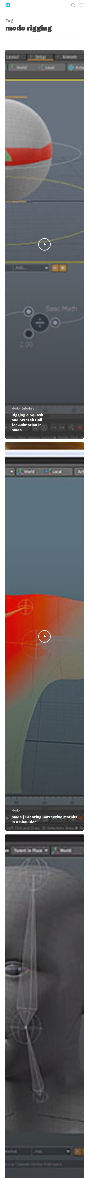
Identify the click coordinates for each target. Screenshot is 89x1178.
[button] (81, 5)
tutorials (28, 408)
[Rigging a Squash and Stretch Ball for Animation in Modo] (44, 244)
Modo (16, 408)
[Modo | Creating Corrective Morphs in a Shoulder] (44, 636)
